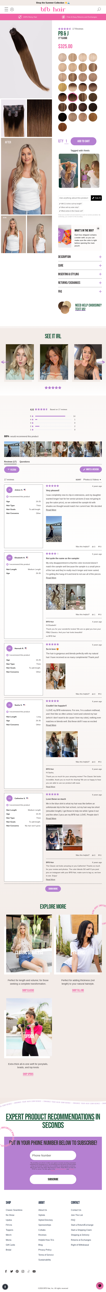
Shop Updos (28, 1074)
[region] (53, 449)
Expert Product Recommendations (50, 1117)
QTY (61, 141)
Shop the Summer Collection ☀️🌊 (53, 3)
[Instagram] (23, 1271)
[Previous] (5, 362)
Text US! (80, 309)
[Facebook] (6, 1271)
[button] (80, 29)
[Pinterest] (17, 1271)
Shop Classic (28, 990)
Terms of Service (60, 1169)
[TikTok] (28, 1271)
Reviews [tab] (10, 462)
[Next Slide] (100, 449)
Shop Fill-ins (78, 990)
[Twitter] (11, 1271)
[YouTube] (34, 1271)
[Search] (99, 9)
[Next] (101, 362)
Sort (79, 480)
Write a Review (94, 470)
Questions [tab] (25, 462)
